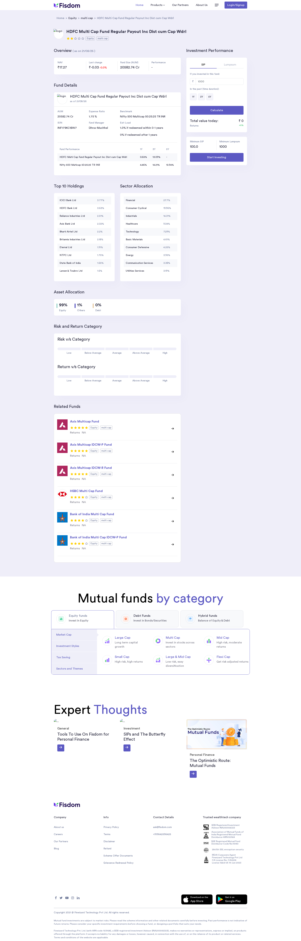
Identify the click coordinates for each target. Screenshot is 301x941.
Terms (106, 834)
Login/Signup (235, 5)
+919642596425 (162, 834)
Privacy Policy (111, 827)
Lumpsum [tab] (230, 64)
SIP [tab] (203, 64)
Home (139, 5)
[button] (216, 5)
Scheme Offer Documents (118, 856)
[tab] (82, 619)
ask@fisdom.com (162, 827)
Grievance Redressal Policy (118, 863)
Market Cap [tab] (63, 634)
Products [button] (156, 5)
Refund (107, 848)
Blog (56, 848)
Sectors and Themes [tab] (69, 668)
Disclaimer (109, 841)
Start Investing (216, 157)
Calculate (216, 110)
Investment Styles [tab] (67, 646)
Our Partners (180, 5)
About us (59, 827)
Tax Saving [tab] (63, 657)
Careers (58, 834)
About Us (201, 5)
